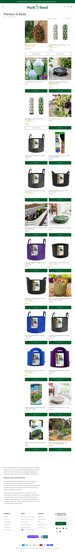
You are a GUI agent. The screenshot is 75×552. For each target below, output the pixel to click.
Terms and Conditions (26, 524)
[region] (37, 1)
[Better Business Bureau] (44, 536)
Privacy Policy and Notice (27, 519)
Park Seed (20, 548)
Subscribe (60, 523)
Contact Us (6, 519)
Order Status (41, 516)
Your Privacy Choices (29, 529)
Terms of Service (49, 548)
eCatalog (40, 522)
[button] (3, 6)
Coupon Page (41, 527)
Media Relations (7, 522)
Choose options (36, 54)
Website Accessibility (26, 527)
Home (5, 17)
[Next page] (52, 456)
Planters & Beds (12, 17)
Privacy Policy (26, 548)
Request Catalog (42, 524)
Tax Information (24, 522)
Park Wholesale (7, 529)
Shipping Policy (57, 548)
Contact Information (34, 548)
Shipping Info (7, 527)
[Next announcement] (72, 1)
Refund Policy (42, 548)
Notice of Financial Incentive (27, 516)
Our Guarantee (7, 524)
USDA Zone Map (42, 519)
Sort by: (50, 18)
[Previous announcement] (2, 1)
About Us (6, 516)
